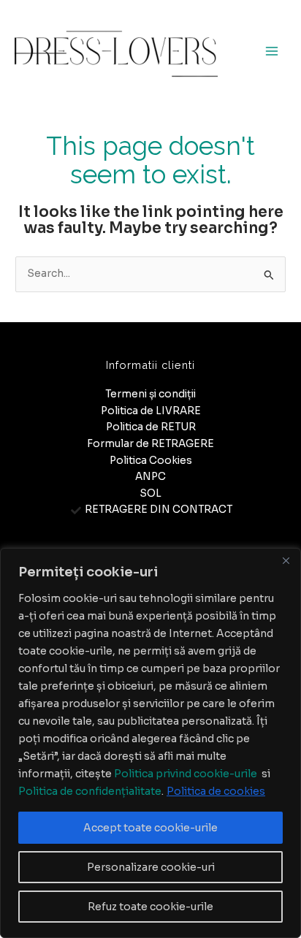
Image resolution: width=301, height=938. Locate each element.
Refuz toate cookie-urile (150, 906)
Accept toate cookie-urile (150, 827)
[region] (150, 743)
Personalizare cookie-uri (151, 867)
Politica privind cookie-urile (185, 773)
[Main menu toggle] (272, 51)
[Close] (285, 560)
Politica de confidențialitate (89, 791)
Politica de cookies (216, 791)
